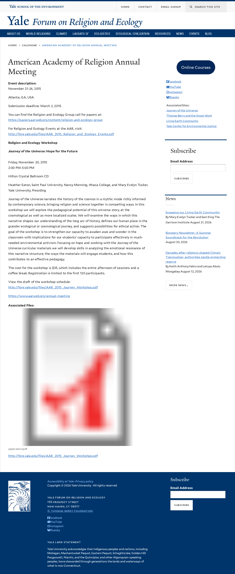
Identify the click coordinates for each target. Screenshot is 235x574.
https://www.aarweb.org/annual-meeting (39, 296)
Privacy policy (84, 481)
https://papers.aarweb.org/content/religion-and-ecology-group (55, 120)
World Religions (38, 33)
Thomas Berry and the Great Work (189, 115)
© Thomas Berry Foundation (70, 511)
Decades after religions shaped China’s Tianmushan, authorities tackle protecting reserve (196, 257)
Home (12, 45)
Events (194, 33)
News (180, 33)
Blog (208, 33)
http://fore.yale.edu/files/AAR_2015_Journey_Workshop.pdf (53, 287)
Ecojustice (102, 33)
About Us (13, 33)
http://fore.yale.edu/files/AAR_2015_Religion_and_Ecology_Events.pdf (61, 134)
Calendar (29, 45)
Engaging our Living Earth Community (193, 212)
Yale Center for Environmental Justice (191, 126)
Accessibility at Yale (60, 481)
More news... (178, 285)
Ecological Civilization (132, 33)
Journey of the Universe (182, 110)
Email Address (181, 161)
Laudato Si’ (81, 33)
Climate (61, 33)
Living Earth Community (182, 121)
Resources (163, 33)
